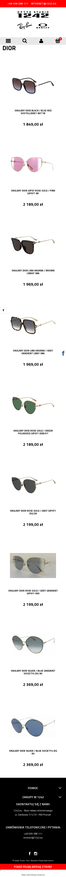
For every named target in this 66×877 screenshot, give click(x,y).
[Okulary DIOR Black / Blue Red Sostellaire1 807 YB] (33, 85)
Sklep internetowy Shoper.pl (33, 874)
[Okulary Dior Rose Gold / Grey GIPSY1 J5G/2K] (33, 485)
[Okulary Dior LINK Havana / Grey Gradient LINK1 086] (33, 325)
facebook (29, 854)
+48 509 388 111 (18, 3)
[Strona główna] (33, 14)
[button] (8, 40)
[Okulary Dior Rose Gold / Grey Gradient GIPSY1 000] (33, 565)
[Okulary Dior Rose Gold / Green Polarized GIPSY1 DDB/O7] (33, 405)
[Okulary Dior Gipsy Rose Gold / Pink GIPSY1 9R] (33, 165)
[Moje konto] (41, 40)
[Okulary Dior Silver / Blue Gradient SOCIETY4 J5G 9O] (33, 645)
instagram (35, 854)
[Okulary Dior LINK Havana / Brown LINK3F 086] (33, 245)
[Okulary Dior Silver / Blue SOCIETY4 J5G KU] (33, 725)
